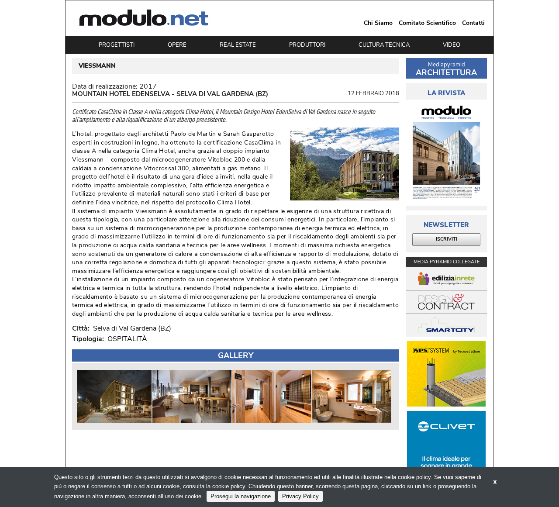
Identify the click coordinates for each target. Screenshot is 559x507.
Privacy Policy (300, 496)
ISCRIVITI (446, 239)
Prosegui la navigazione (240, 496)
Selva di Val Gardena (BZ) (130, 328)
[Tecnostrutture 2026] (446, 374)
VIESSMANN (97, 65)
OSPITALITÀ (127, 339)
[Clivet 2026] (446, 443)
